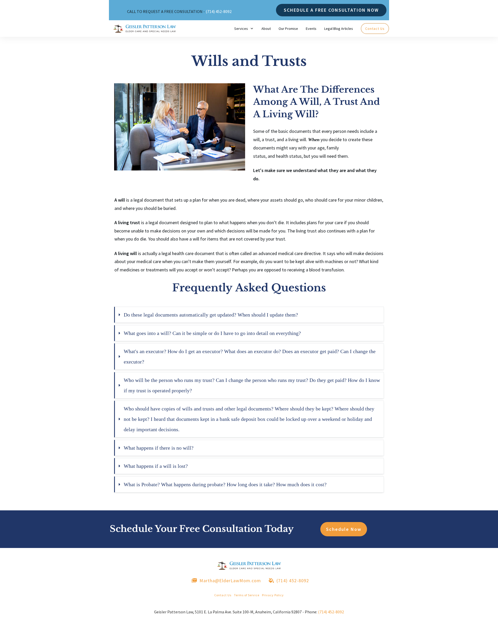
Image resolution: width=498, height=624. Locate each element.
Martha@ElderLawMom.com (230, 581)
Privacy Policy (273, 595)
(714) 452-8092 (219, 11)
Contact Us (222, 595)
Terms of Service (246, 595)
